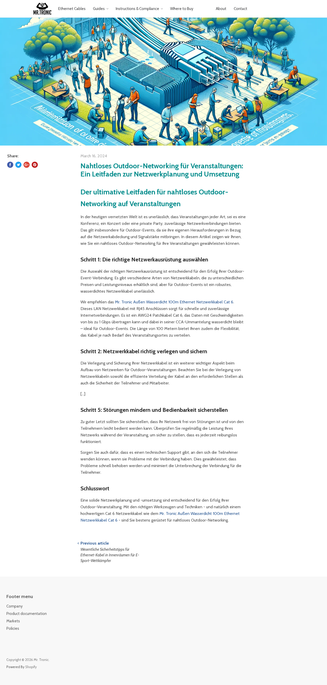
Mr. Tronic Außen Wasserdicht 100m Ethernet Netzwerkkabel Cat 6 (174, 302)
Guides (99, 8)
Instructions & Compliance (137, 8)
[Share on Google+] (27, 165)
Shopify (31, 667)
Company (14, 606)
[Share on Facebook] (10, 165)
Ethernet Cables (72, 8)
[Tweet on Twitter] (18, 165)
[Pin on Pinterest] (35, 165)
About (221, 8)
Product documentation (26, 613)
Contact (240, 8)
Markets (13, 621)
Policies (12, 628)
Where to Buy (181, 8)
